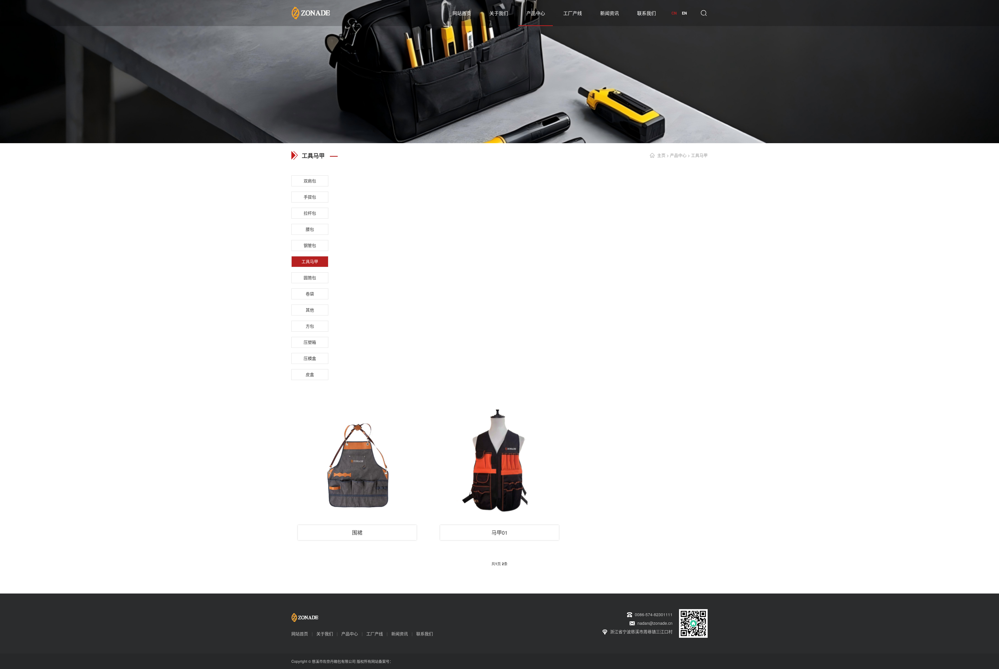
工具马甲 (699, 155)
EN (684, 13)
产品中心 (535, 13)
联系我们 (646, 13)
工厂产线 (572, 13)
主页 (661, 155)
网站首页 (461, 13)
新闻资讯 (609, 13)
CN (674, 13)
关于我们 (498, 13)
